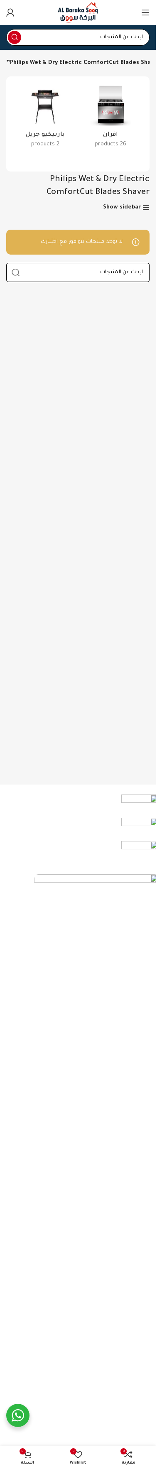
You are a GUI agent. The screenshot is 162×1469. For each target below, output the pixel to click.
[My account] (10, 12)
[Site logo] (78, 13)
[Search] (14, 37)
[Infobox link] (87, 806)
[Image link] (96, 1186)
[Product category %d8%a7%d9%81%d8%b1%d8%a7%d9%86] (111, 119)
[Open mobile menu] (145, 12)
